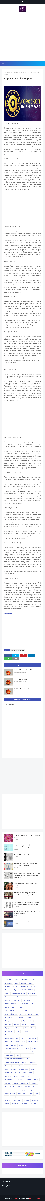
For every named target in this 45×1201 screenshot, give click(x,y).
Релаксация (8, 1042)
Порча (17, 1031)
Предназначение (10, 1035)
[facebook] (22, 2)
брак (20, 1066)
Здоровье (8, 1000)
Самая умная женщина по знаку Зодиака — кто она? (27, 884)
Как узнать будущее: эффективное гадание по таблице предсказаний (25, 846)
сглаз (36, 1093)
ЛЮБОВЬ (24, 1011)
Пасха (32, 1028)
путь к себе (8, 1090)
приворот (19, 1086)
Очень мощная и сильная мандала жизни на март (27, 836)
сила (6, 1097)
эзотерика (24, 1104)
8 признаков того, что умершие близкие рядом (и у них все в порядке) (26, 894)
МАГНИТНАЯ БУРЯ (26, 1014)
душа (6, 1069)
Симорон (13, 1045)
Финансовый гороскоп (18, 1052)
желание (14, 1069)
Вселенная (24, 986)
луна (28, 1076)
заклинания (8, 1073)
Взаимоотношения (27, 983)
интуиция (8, 1076)
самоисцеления (10, 1093)
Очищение (19, 1028)
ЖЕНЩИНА (31, 993)
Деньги (7, 993)
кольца (16, 1076)
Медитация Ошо (27, 1021)
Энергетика (32, 1062)
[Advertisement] (22, 36)
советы (19, 1097)
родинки (17, 1090)
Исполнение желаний (11, 1004)
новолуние (28, 1079)
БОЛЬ (33, 979)
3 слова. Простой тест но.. (22, 854)
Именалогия (26, 1000)
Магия (36, 1014)
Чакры (17, 1055)
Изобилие (17, 1000)
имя (36, 1073)
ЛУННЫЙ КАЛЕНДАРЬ (12, 1011)
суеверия (8, 1100)
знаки (24, 1073)
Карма (7, 1007)
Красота (20, 1007)
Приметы (21, 1035)
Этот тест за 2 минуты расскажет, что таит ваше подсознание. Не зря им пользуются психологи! (27, 875)
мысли (20, 1079)
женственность (23, 1069)
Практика (25, 1031)
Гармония (8, 990)
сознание (27, 1097)
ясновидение (34, 1104)
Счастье (21, 1045)
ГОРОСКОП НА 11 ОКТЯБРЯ (22, 689)
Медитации (16, 1021)
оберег (36, 1079)
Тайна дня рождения (11, 1048)
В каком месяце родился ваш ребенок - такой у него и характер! (26, 865)
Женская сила (9, 997)
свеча (30, 1093)
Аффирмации (25, 979)
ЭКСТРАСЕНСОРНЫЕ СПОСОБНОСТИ (17, 1059)
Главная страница (9, 72)
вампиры (27, 1066)
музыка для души (10, 1079)
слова (12, 1097)
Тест (27, 1048)
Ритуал (17, 1042)
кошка (22, 1076)
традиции (35, 1100)
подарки (15, 1083)
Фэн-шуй (30, 1052)
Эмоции (24, 1062)
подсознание (24, 1083)
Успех (7, 1052)
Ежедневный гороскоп (23, 72)
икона (30, 1073)
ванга (34, 1066)
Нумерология (9, 1028)
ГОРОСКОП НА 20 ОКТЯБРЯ (23, 670)
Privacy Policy (6, 1186)
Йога (32, 1004)
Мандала (29, 1017)
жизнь (33, 1069)
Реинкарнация (32, 1038)
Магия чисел (20, 1017)
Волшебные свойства (11, 986)
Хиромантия (9, 1055)
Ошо (26, 1028)
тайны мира (17, 1100)
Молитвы (8, 1024)
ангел (15, 1066)
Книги (13, 1007)
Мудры (24, 1024)
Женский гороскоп (22, 997)
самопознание (22, 1093)
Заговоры (33, 997)
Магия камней (9, 1017)
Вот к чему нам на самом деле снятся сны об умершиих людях (27, 913)
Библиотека (8, 983)
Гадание (32, 986)
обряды (7, 1083)
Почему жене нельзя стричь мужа (24, 921)
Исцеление (24, 1004)
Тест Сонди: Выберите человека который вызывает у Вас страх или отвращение (26, 903)
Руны (23, 1042)
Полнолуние (9, 1031)
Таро (22, 1048)
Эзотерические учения (12, 1062)
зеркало (17, 1073)
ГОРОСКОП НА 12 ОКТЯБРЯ (23, 679)
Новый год (32, 1024)
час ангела (15, 1104)
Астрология (8, 979)
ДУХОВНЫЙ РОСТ (27, 990)
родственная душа (28, 1090)
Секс (6, 1045)
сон (34, 1097)
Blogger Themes (34, 1198)
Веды (16, 983)
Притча (23, 1038)
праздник (34, 1083)
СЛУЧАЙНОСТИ (33, 1042)
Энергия (7, 1066)
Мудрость (16, 1024)
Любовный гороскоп (11, 1014)
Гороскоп (16, 990)
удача (7, 1104)
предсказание (9, 1086)
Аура (16, 979)
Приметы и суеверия (11, 1038)
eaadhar (15, 1198)
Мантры (7, 1021)
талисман (26, 1100)
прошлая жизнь (29, 1086)
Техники (34, 1048)
